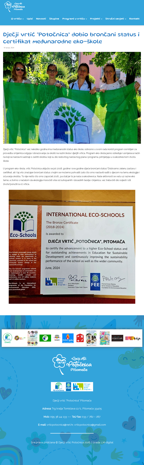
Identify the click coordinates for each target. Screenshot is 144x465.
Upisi (30, 19)
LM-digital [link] (107, 442)
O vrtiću (16, 19)
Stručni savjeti (114, 19)
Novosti (41, 19)
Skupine (54, 19)
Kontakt (134, 19)
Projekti (95, 19)
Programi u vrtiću (73, 19)
